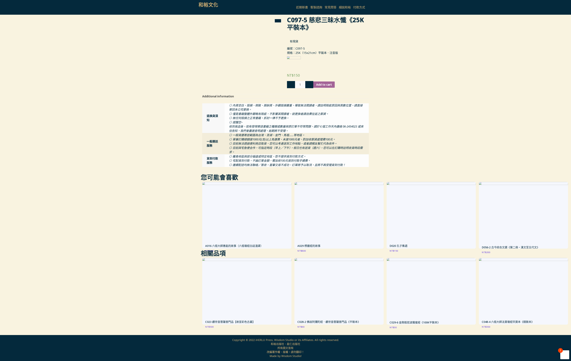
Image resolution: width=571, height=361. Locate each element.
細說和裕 (345, 7)
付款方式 (359, 7)
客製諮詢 (316, 7)
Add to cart (324, 85)
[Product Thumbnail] (278, 20)
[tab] (218, 96)
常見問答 (331, 7)
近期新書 (302, 7)
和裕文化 (208, 4)
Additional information (218, 96)
